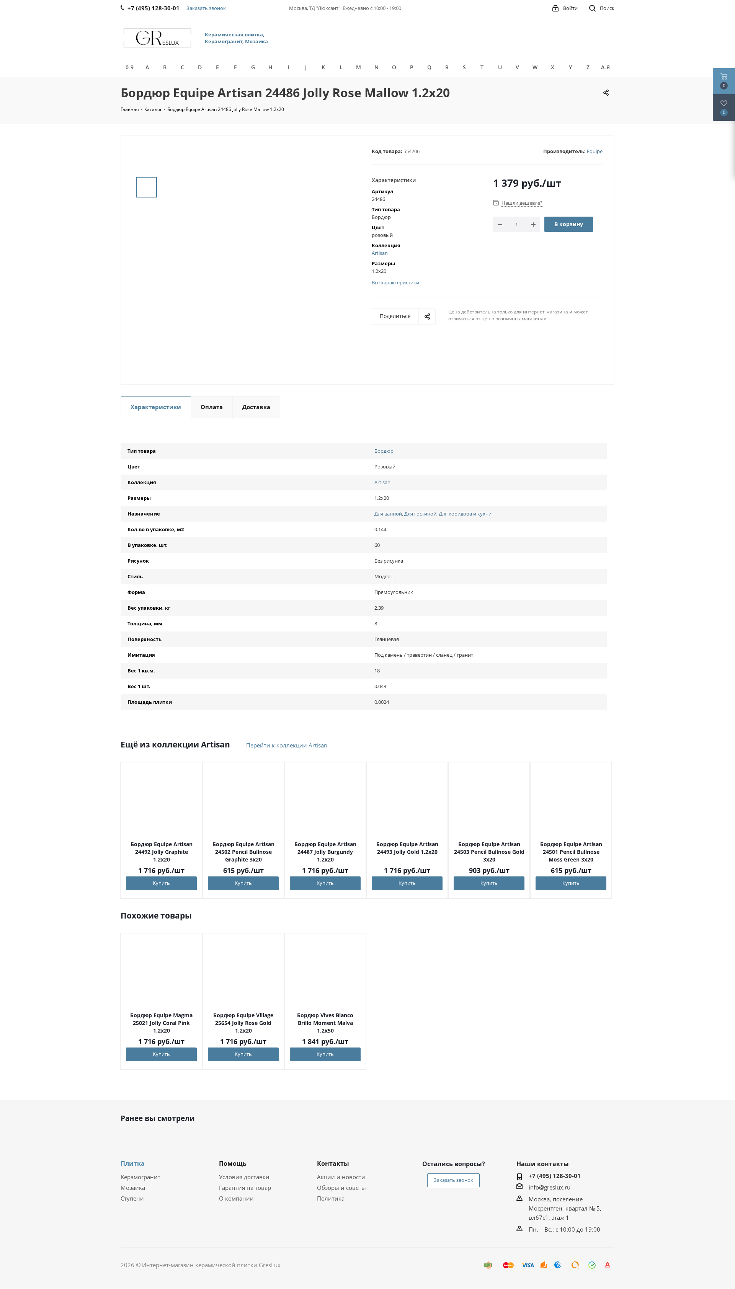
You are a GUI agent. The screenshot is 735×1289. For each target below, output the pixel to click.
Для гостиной (420, 513)
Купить (161, 882)
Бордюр (384, 450)
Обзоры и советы (341, 1187)
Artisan (380, 253)
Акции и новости (341, 1177)
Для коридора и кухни (465, 513)
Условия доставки (244, 1177)
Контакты (333, 1163)
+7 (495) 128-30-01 (555, 1176)
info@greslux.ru (549, 1187)
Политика (331, 1198)
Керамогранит (140, 1177)
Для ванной (388, 513)
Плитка (133, 1163)
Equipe (595, 151)
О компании (236, 1198)
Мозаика (133, 1187)
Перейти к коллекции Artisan (286, 745)
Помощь (233, 1163)
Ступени (132, 1198)
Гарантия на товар (245, 1187)
